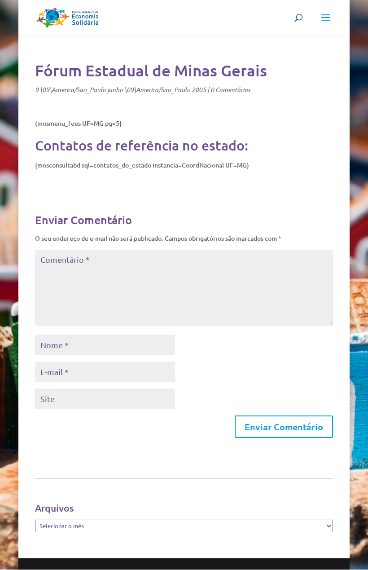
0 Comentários (230, 89)
